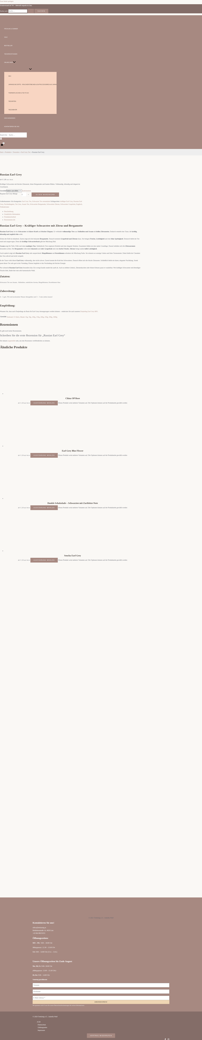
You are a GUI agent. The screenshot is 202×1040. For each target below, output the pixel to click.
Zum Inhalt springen (6, 1)
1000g (55, 317)
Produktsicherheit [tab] (10, 217)
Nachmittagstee (9, 204)
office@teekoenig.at (39, 927)
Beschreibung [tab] (8, 211)
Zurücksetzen (26, 191)
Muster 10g (24, 317)
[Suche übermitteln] (31, 11)
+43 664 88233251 (39, 933)
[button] (14, 62)
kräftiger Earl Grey (66, 201)
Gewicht (3, 191)
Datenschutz (42, 1025)
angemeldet (11, 341)
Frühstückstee (4, 207)
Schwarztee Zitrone (53, 204)
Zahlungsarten (42, 1027)
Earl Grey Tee (26, 201)
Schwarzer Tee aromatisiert (41, 201)
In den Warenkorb (45, 194)
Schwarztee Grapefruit (67, 204)
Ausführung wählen (44, 403)
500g (50, 317)
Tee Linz (18, 204)
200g (42, 317)
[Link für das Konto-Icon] (1, 139)
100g (33, 317)
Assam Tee (25, 204)
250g (46, 317)
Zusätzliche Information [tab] (12, 214)
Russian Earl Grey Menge (8, 194)
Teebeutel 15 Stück (13, 317)
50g (30, 317)
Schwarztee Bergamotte (38, 204)
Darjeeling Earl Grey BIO (89, 311)
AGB (39, 1022)
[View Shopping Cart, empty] (2, 145)
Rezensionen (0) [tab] (9, 220)
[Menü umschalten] (30, 69)
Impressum (41, 1030)
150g (38, 317)
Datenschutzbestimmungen (62, 1005)
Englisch (79, 204)
